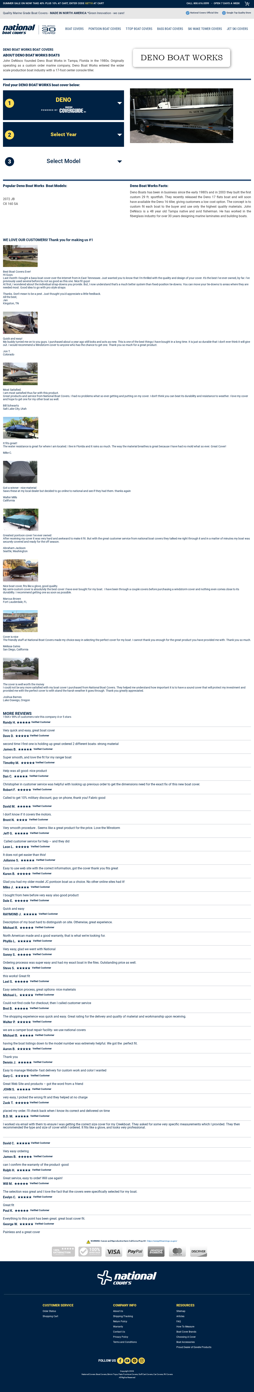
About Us (118, 1311)
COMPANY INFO (124, 1305)
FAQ (178, 1321)
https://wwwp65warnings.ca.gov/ (162, 1241)
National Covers (88, 1374)
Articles (180, 1316)
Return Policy (120, 1321)
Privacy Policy (120, 1337)
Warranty (118, 1326)
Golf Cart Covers (146, 1374)
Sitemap (180, 1311)
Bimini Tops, (112, 1374)
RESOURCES (185, 1305)
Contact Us (119, 1331)
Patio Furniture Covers (128, 1374)
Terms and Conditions (125, 1342)
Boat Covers (101, 1374)
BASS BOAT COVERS (170, 29)
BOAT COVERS (74, 29)
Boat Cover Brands (186, 1331)
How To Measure (185, 1326)
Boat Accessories (185, 1342)
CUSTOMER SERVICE (58, 1305)
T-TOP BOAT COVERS (139, 29)
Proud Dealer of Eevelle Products (193, 1347)
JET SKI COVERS (237, 29)
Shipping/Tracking (123, 1316)
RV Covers (168, 1374)
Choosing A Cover (186, 1337)
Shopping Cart (50, 1316)
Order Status (49, 1311)
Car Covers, (158, 1374)
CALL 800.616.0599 (198, 3)
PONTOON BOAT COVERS (105, 29)
